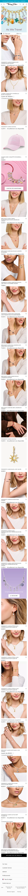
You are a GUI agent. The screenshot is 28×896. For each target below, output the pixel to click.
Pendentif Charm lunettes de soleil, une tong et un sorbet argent (11, 283)
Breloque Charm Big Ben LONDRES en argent (11, 408)
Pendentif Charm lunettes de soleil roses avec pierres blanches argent (11, 564)
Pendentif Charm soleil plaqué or (11, 720)
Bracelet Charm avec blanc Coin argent (10, 751)
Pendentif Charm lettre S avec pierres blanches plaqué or (10, 626)
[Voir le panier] (26, 4)
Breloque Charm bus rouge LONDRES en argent (11, 251)
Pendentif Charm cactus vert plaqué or (9, 815)
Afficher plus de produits (14, 855)
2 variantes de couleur (7, 98)
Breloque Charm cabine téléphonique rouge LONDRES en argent (10, 219)
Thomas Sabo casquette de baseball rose (11, 157)
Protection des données (9, 887)
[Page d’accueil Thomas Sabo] (4, 4)
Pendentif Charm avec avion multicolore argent (9, 784)
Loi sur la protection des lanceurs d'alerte (20, 887)
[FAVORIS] (20, 4)
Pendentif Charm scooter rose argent (10, 500)
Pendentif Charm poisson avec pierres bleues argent (10, 63)
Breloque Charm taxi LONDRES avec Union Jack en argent (11, 346)
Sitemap (19, 891)
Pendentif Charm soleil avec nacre (11, 469)
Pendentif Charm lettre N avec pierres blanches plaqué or (10, 689)
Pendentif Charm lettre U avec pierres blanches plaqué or (10, 658)
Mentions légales (11, 891)
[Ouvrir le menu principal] (1, 4)
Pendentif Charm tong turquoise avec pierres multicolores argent (10, 314)
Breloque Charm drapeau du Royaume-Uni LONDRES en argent (10, 850)
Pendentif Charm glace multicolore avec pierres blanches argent (11, 532)
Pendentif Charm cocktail (8, 126)
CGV (2, 887)
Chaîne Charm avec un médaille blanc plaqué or (10, 94)
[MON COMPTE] (23, 4)
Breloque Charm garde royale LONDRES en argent (10, 377)
